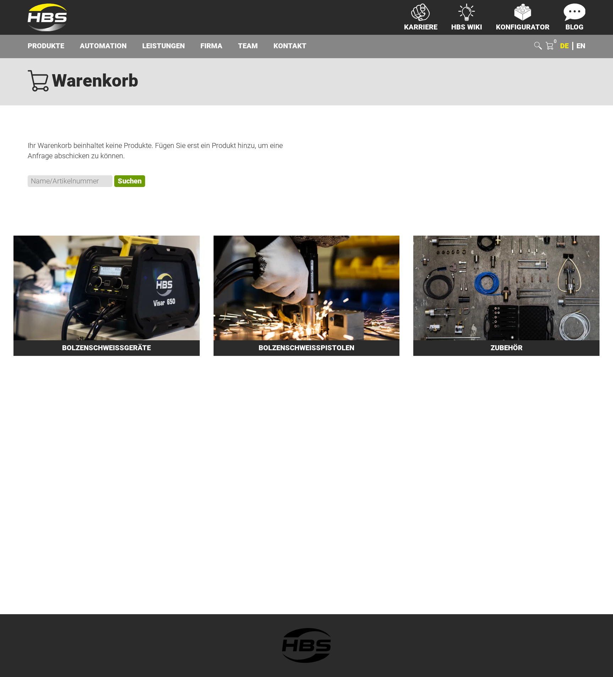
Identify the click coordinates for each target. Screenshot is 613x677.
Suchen (130, 181)
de (564, 46)
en (580, 46)
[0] (549, 46)
